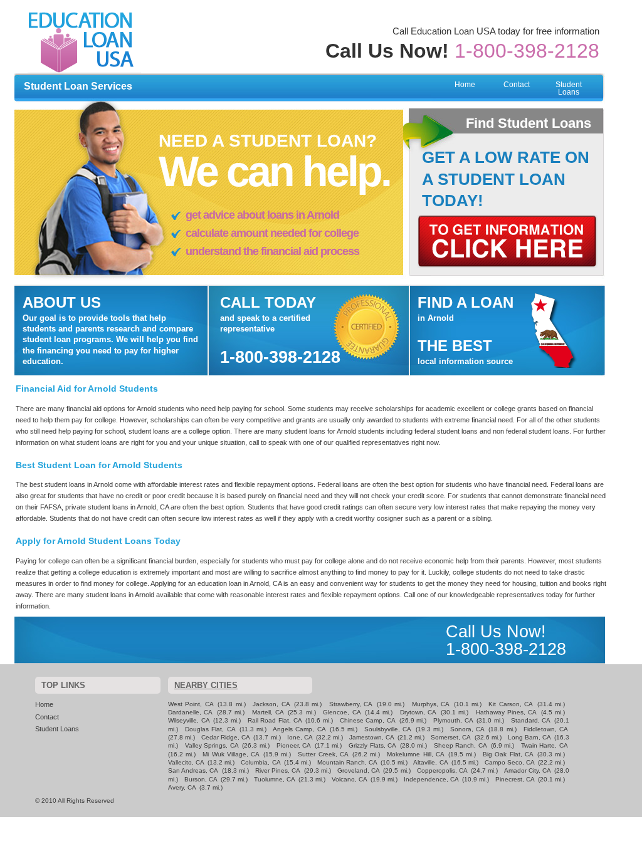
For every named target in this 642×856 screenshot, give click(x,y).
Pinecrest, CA (515, 779)
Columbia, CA (260, 762)
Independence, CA (431, 779)
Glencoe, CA (341, 712)
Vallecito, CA (186, 762)
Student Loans (568, 88)
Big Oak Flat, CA (508, 754)
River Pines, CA (277, 770)
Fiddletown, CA (546, 729)
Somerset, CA (451, 737)
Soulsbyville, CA (387, 729)
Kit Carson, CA (510, 704)
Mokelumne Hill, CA (415, 754)
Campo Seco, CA (510, 762)
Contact (516, 84)
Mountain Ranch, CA (347, 762)
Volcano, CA (349, 779)
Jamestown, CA (371, 737)
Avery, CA (182, 787)
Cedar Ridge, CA (225, 737)
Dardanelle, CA (190, 712)
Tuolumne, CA (274, 779)
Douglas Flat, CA (210, 729)
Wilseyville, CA (189, 720)
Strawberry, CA (350, 704)
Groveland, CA (358, 770)
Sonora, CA (467, 729)
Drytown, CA (418, 712)
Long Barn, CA (529, 737)
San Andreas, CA (193, 770)
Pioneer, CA (294, 745)
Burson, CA (201, 779)
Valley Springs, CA (212, 745)
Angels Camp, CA (299, 729)
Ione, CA (300, 737)
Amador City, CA (527, 770)
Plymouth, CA (453, 720)
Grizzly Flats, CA (372, 745)
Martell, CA (268, 712)
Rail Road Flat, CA (275, 720)
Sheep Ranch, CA (460, 745)
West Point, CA (191, 704)
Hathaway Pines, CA (506, 712)
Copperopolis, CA (442, 770)
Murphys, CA (431, 704)
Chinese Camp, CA (368, 720)
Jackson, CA (271, 704)
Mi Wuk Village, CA (231, 754)
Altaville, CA (430, 762)
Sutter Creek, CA (323, 754)
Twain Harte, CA (544, 745)
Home (465, 84)
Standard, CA (531, 720)
